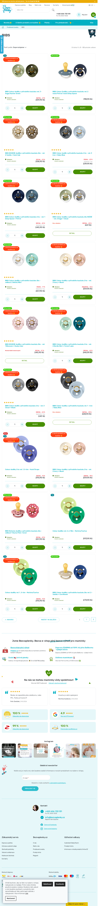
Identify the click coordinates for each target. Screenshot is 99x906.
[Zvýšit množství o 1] (22, 108)
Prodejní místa (68, 846)
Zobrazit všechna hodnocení (57, 683)
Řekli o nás (38, 5)
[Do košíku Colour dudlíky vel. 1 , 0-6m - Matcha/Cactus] (35, 609)
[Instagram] (49, 829)
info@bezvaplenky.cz (55, 817)
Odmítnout (47, 884)
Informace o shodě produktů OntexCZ (76, 849)
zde (26, 893)
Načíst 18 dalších (48, 620)
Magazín (35, 855)
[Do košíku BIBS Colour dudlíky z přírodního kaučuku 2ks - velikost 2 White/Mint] (35, 299)
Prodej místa (37, 852)
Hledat (53, 10)
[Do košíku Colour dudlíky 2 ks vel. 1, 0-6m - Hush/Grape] (35, 486)
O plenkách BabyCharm (71, 843)
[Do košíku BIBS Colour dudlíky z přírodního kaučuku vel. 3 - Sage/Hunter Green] (35, 108)
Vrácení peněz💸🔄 (68, 5)
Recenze (47, 5)
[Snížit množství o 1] (7, 108)
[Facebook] (49, 825)
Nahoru (10, 620)
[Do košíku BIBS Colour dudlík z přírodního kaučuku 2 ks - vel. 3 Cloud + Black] (35, 424)
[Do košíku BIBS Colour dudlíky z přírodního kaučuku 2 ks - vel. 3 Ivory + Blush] (83, 297)
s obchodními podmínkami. (57, 783)
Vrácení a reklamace (8, 852)
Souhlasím (60, 884)
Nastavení (11, 898)
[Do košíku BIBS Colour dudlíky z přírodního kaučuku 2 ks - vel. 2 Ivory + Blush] (83, 486)
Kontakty (56, 5)
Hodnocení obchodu (8, 855)
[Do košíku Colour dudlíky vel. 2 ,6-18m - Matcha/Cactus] (83, 547)
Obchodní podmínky (8, 849)
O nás (34, 843)
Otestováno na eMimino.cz (69, 729)
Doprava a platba (20, 5)
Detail (72, 233)
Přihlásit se (30, 788)
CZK (92, 5)
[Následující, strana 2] (86, 619)
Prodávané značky (39, 849)
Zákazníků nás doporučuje (21, 716)
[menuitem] (8, 23)
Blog (30, 5)
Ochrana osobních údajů (9, 846)
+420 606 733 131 (63, 15)
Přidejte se (14, 651)
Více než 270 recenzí (67, 716)
